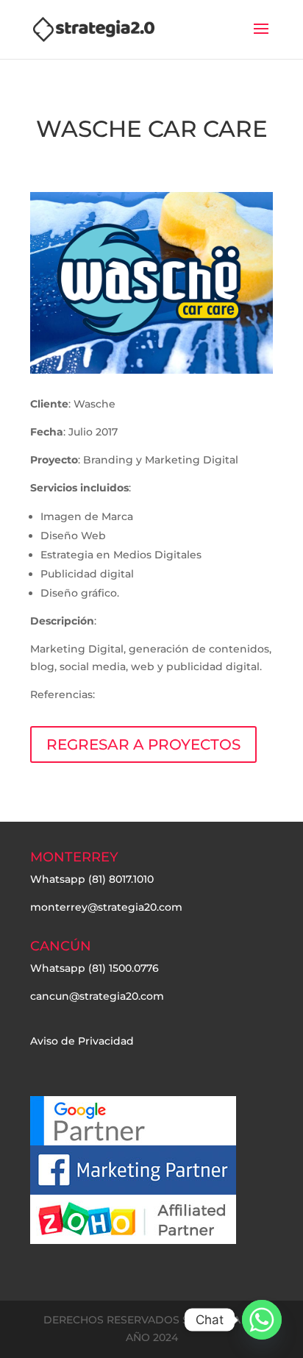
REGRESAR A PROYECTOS (143, 744)
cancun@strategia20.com (97, 996)
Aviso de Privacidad (82, 1041)
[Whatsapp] (262, 1320)
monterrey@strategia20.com (106, 907)
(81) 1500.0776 (123, 968)
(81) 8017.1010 (121, 879)
